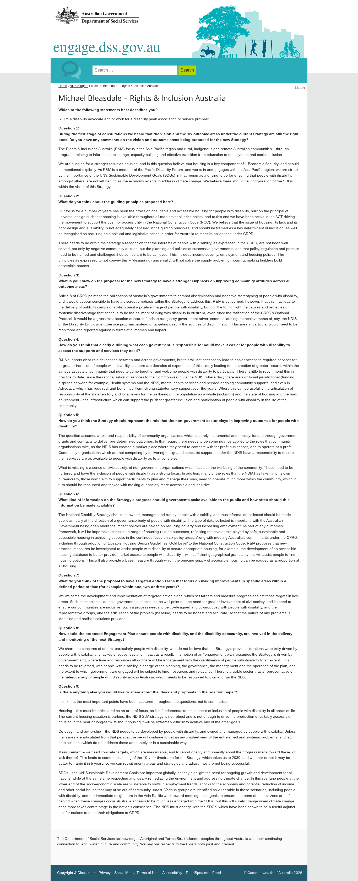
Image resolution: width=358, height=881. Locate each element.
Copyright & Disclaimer (76, 873)
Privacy (105, 873)
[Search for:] (135, 70)
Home (62, 86)
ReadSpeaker (197, 873)
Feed (216, 873)
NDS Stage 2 (79, 86)
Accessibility (172, 873)
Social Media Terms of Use (136, 873)
